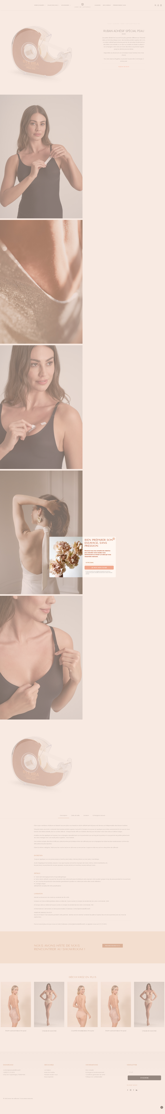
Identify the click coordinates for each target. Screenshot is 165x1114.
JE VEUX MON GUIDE (99, 567)
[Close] (114, 539)
